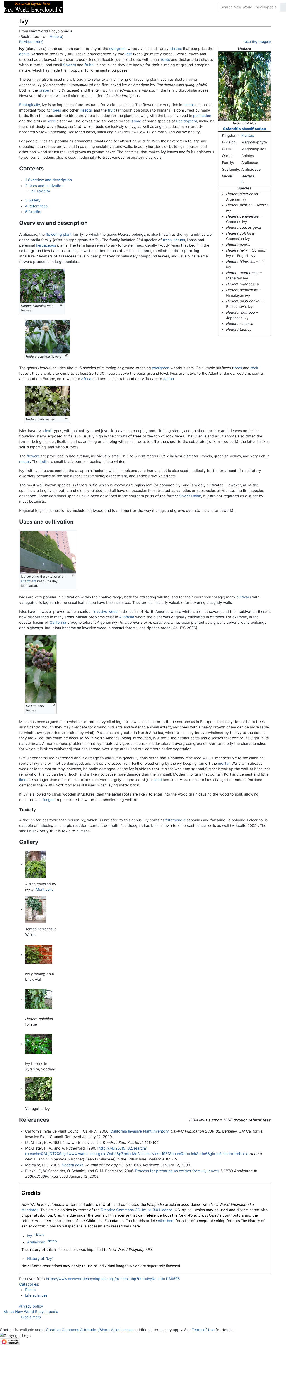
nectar (188, 104)
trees (167, 240)
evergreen (117, 48)
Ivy (29, 1236)
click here (166, 1220)
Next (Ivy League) (257, 42)
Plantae (247, 135)
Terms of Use (203, 1329)
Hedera (56, 36)
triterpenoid (175, 820)
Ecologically (29, 104)
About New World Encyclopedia (31, 1311)
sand (158, 779)
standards (29, 1210)
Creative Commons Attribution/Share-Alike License (89, 1329)
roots (165, 59)
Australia (126, 617)
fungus (48, 799)
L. (242, 182)
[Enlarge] (61, 304)
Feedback (116, 7)
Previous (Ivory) (31, 42)
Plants (30, 1289)
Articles (76, 7)
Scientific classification (244, 128)
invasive (100, 611)
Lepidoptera (186, 121)
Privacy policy (31, 1306)
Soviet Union (190, 496)
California (58, 622)
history (39, 1234)
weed (113, 611)
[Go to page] (283, 7)
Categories (28, 1284)
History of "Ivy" (40, 1258)
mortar (224, 763)
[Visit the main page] (33, 6)
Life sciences (36, 1295)
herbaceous (46, 245)
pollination (202, 115)
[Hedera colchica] (244, 86)
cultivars (244, 597)
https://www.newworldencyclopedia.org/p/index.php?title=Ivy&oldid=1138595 (113, 1278)
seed (51, 121)
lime (22, 779)
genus (24, 54)
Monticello (45, 889)
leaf (129, 54)
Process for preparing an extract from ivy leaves (177, 1171)
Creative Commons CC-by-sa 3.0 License (136, 1210)
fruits (89, 65)
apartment (28, 581)
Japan (168, 378)
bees (57, 110)
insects (86, 110)
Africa (86, 378)
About (95, 7)
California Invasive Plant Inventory (139, 1131)
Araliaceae (36, 1242)
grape (44, 90)
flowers (69, 65)
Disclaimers (31, 1317)
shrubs (176, 48)
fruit (111, 110)
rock (254, 368)
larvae (136, 121)
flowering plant (59, 234)
